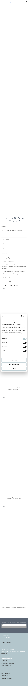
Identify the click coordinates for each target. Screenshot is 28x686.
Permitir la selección (14, 364)
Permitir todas (14, 360)
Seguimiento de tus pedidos (7, 663)
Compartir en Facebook (10, 245)
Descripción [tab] (4, 253)
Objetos (7, 239)
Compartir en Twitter (9, 243)
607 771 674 (4, 660)
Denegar (14, 368)
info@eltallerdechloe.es (6, 662)
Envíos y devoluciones (6, 665)
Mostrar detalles (20, 356)
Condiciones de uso (5, 673)
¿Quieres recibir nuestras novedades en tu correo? (14, 622)
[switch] (25, 343)
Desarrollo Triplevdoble (6, 678)
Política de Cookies (5, 675)
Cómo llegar (4, 653)
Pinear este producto (9, 246)
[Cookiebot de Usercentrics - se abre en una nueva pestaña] (21, 316)
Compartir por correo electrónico (12, 248)
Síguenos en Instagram (6, 642)
